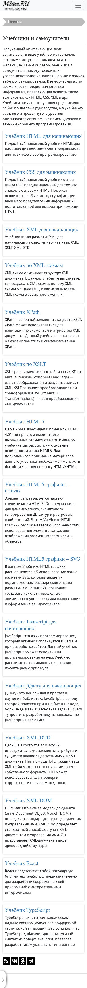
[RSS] (6, 960)
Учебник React (22, 863)
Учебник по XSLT (25, 363)
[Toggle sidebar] (3, 979)
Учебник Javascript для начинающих (31, 625)
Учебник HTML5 (24, 421)
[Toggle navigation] (78, 5)
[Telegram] (31, 960)
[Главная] (18, 5)
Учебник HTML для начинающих (43, 135)
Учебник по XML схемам (34, 265)
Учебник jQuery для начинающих (43, 685)
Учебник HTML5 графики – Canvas (37, 487)
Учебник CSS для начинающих (40, 171)
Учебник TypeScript (27, 909)
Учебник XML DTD (27, 737)
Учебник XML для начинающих (41, 229)
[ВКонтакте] (14, 960)
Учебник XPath (22, 311)
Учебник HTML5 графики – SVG (42, 558)
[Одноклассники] (22, 960)
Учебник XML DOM (28, 800)
